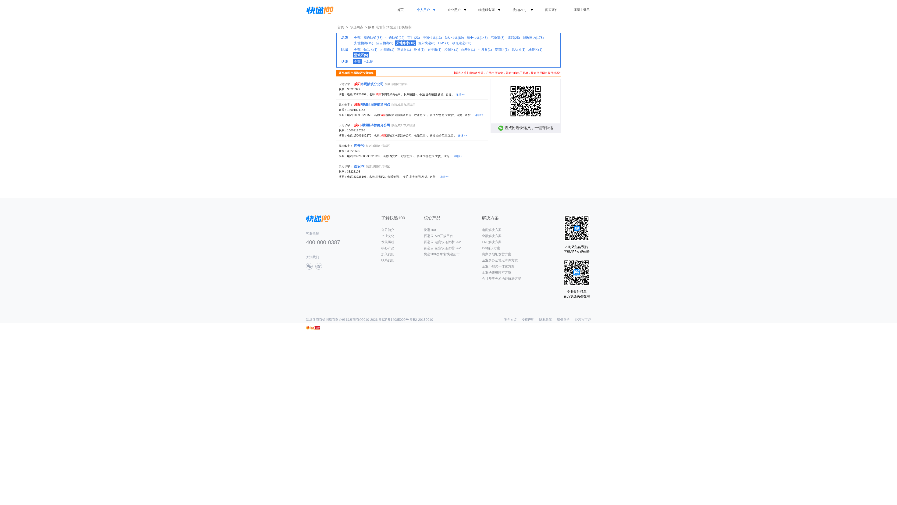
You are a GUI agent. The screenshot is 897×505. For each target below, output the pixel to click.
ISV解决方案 (491, 248)
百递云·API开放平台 (438, 236)
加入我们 (387, 254)
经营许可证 (583, 319)
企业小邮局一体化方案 (498, 266)
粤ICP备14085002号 (394, 319)
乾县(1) (419, 49)
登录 (586, 9)
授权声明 (527, 319)
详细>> (460, 94)
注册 (576, 9)
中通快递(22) (395, 38)
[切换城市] (404, 27)
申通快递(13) (432, 38)
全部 (357, 38)
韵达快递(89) (454, 38)
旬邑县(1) (370, 49)
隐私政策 (545, 319)
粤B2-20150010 (421, 319)
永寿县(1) (468, 49)
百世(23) (413, 38)
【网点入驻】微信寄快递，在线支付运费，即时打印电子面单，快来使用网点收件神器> (506, 73)
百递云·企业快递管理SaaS (443, 248)
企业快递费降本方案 (496, 272)
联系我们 (387, 260)
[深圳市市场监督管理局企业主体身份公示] (308, 328)
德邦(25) (513, 38)
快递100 (430, 230)
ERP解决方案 (492, 242)
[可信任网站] (315, 328)
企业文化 (387, 236)
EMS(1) (443, 43)
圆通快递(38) (373, 38)
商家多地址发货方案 (496, 254)
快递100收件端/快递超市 (442, 254)
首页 (400, 10)
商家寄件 (551, 10)
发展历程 (387, 242)
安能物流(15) (363, 43)
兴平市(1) (434, 49)
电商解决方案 (492, 230)
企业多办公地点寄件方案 (500, 260)
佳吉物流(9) (384, 43)
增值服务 (563, 319)
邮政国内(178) (533, 38)
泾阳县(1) (451, 49)
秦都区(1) (502, 49)
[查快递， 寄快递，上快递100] (319, 10)
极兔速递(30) (461, 43)
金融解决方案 (492, 236)
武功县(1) (519, 49)
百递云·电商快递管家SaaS (443, 242)
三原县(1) (404, 49)
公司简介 (387, 230)
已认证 (368, 61)
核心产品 (387, 248)
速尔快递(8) (426, 43)
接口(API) (520, 10)
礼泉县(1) (485, 49)
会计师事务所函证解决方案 (501, 278)
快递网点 (356, 27)
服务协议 (510, 319)
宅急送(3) (498, 38)
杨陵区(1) (535, 49)
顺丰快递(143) (477, 38)
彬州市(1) (387, 49)
